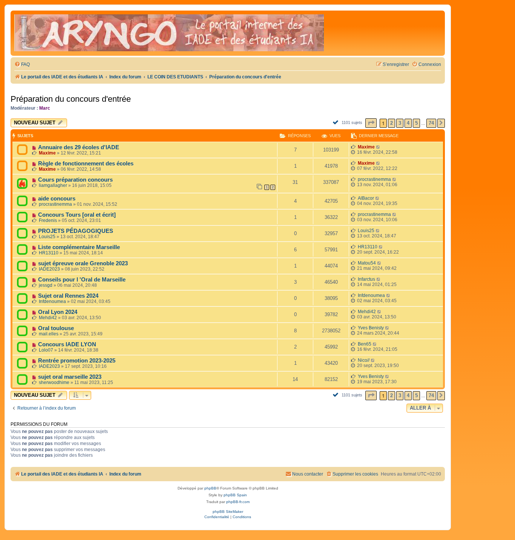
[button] (371, 123)
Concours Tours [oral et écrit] (77, 215)
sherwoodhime (54, 382)
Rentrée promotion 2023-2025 (76, 361)
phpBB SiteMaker (228, 511)
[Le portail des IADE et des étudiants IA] (169, 33)
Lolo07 (46, 350)
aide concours (56, 199)
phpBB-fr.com (238, 502)
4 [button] (408, 123)
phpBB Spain (235, 495)
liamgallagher (53, 185)
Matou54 (367, 263)
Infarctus (366, 279)
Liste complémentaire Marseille (79, 247)
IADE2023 (49, 269)
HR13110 (48, 252)
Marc (44, 108)
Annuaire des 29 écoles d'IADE (78, 147)
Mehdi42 (48, 317)
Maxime (47, 153)
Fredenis (48, 220)
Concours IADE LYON (67, 344)
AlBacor (366, 198)
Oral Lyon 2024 (57, 312)
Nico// (363, 360)
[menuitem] (22, 65)
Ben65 (364, 344)
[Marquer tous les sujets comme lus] (336, 122)
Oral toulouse (56, 328)
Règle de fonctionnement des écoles (85, 164)
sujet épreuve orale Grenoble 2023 (83, 263)
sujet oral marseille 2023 (69, 377)
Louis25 (47, 236)
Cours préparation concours (75, 180)
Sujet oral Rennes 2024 (68, 296)
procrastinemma (374, 179)
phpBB (210, 488)
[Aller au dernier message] (378, 147)
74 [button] (431, 123)
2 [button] (391, 123)
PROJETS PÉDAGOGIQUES (75, 231)
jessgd (45, 285)
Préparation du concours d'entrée (71, 99)
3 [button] (400, 123)
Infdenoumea (52, 301)
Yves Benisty (371, 327)
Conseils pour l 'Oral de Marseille (82, 280)
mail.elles (48, 334)
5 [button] (416, 123)
